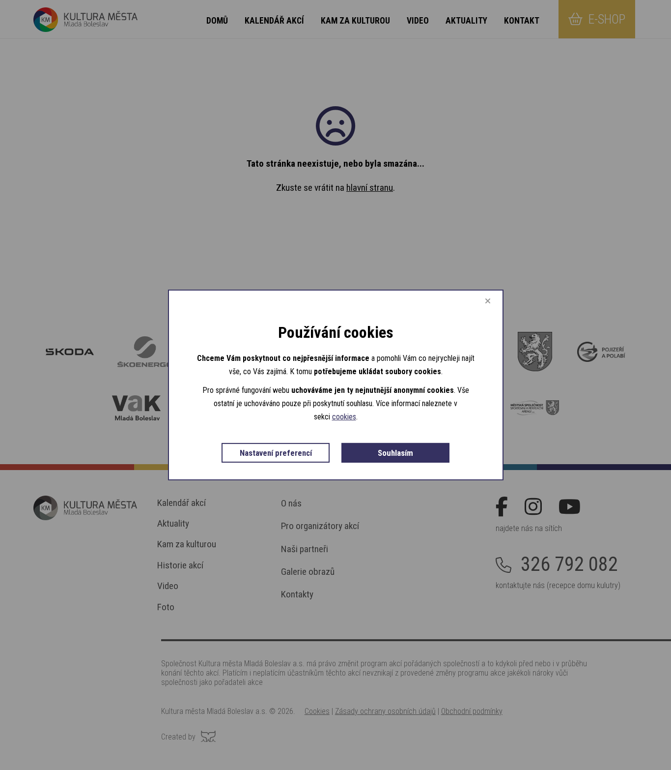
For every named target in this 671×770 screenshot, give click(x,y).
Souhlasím (395, 453)
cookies (344, 416)
